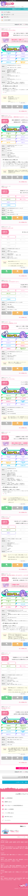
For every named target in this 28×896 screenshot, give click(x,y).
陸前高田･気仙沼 (7, 867)
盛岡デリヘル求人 (5, 865)
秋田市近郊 (11, 878)
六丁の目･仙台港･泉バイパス (10, 847)
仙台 (2, 847)
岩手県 (18, 842)
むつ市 (2, 872)
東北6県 (2, 842)
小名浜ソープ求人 (16, 860)
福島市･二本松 (4, 859)
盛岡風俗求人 (19, 865)
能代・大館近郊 (4, 878)
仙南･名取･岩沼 (21, 847)
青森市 (6, 872)
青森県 (22, 842)
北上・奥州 (25, 865)
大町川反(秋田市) (18, 878)
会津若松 (10, 859)
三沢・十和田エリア (16, 872)
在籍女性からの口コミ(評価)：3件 (11, 487)
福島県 (14, 842)
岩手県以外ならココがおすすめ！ (19, 867)
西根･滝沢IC (12, 865)
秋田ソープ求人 (17, 879)
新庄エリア (15, 854)
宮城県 (6, 842)
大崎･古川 (21, 848)
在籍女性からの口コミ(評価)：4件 (11, 159)
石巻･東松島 (16, 848)
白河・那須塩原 (19, 859)
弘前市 (9, 872)
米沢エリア (20, 854)
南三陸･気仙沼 (9, 848)
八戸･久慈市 (25, 872)
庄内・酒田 (9, 854)
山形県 (10, 842)
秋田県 (26, 842)
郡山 (14, 859)
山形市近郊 (3, 854)
